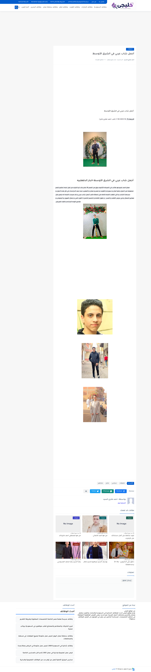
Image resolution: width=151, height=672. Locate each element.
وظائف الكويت (74, 7)
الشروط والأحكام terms (57, 2)
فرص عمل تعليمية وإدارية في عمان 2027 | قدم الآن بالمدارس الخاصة (48, 653)
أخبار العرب (25, 7)
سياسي (114, 483)
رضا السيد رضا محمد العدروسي (69, 562)
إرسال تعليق (126, 580)
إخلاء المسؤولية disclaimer (39, 2)
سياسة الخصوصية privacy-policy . (78, 2)
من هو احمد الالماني (100, 536)
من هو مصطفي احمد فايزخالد (70, 536)
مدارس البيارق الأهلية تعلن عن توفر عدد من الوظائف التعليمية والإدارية (46, 660)
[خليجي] (122, 5)
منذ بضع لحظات (128, 533)
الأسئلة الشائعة (23, 2)
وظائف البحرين (36, 7)
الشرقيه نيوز (122, 503)
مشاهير (100, 483)
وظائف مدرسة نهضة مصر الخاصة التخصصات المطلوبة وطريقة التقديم (46, 619)
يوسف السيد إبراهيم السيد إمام (95, 562)
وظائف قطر (63, 7)
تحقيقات (130, 49)
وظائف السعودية (100, 7)
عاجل (18, 7)
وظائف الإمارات (86, 7)
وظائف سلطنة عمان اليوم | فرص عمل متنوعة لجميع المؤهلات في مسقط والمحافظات (45, 637)
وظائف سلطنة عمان (50, 7)
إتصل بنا (101, 2)
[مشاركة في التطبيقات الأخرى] (86, 491)
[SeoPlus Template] (133, 669)
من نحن (94, 2)
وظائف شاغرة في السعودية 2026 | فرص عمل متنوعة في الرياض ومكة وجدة (45, 646)
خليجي (114, 669)
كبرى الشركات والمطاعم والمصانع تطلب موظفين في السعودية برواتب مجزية (46, 628)
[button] (121, 491)
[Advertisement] (75, 28)
